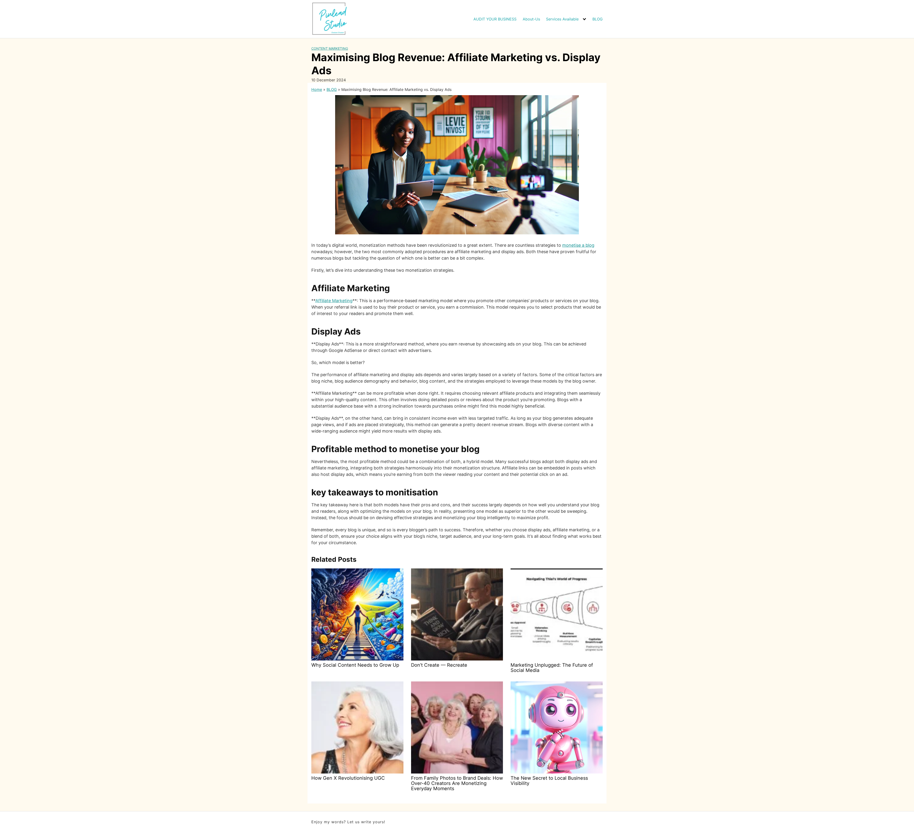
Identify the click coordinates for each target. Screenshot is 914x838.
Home (316, 89)
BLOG (597, 19)
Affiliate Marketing (334, 300)
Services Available (562, 19)
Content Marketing (329, 48)
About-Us (531, 19)
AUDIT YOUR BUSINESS (495, 19)
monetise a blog (578, 245)
